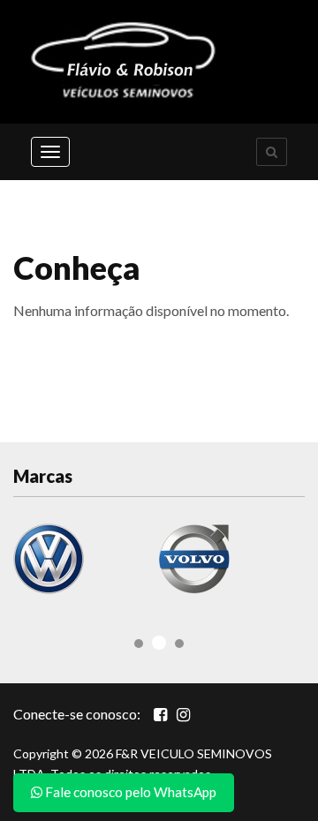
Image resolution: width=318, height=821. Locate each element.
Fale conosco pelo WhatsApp (129, 792)
